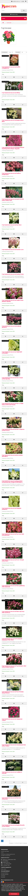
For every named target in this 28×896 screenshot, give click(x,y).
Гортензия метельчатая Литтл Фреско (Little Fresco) (13, 430)
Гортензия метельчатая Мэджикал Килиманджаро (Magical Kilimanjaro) (12, 481)
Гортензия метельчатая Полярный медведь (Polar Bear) (12, 639)
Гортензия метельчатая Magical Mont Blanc (13, 120)
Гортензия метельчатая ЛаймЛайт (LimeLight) (12, 352)
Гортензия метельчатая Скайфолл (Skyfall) (12, 772)
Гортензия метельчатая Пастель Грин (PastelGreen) (13, 534)
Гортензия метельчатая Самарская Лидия (12, 719)
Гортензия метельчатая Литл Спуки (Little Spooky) (12, 378)
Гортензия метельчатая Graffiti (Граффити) (11, 67)
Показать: (18, 52)
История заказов (4, 874)
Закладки (3, 875)
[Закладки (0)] (25, 1)
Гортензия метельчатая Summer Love (12, 249)
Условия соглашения (5, 855)
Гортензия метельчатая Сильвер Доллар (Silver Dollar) (14, 745)
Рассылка (3, 877)
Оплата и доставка (5, 851)
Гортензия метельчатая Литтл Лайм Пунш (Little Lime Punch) (12, 404)
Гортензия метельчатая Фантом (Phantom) (11, 798)
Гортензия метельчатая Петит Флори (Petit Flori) (13, 560)
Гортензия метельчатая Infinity (11, 92)
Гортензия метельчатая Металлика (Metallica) (12, 455)
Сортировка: (4, 52)
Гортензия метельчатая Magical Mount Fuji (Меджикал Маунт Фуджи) (13, 148)
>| (9, 841)
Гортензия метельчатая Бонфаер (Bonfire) (11, 326)
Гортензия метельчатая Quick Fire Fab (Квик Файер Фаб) (13, 199)
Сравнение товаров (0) (7, 48)
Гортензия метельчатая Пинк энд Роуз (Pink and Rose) (13, 612)
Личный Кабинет (4, 873)
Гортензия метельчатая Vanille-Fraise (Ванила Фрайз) (12, 300)
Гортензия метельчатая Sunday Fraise (13, 274)
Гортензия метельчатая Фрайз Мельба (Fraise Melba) (13, 825)
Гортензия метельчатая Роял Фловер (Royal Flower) (13, 692)
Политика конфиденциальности (8, 854)
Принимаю (14, 894)
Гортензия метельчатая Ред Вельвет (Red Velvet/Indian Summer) (14, 666)
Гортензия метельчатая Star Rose (11, 225)
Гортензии (9, 22)
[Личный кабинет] (23, 1)
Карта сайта (3, 869)
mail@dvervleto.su (16, 1)
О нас (2, 852)
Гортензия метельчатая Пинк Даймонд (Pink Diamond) (13, 586)
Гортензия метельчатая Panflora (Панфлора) (11, 173)
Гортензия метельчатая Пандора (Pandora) (11, 508)
